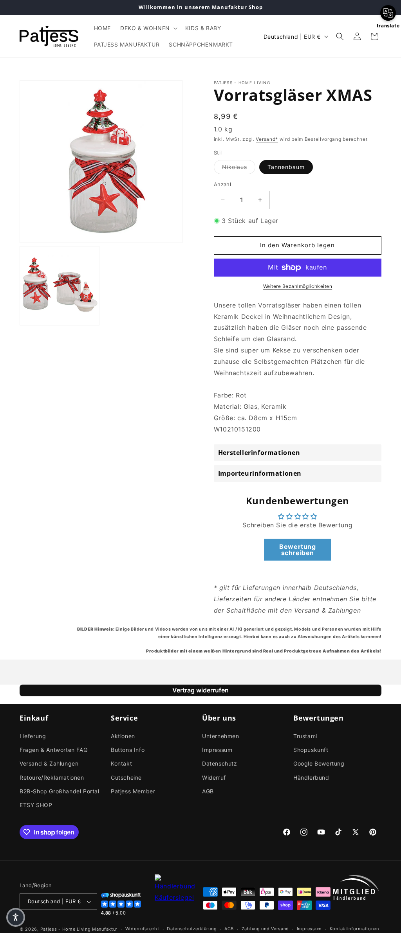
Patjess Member (133, 791)
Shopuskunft (311, 749)
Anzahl (222, 184)
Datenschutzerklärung (192, 928)
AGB (208, 791)
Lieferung (33, 736)
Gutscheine (126, 777)
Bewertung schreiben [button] (297, 550)
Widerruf (214, 777)
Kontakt (121, 763)
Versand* (267, 139)
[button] (148, 28)
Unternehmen (220, 736)
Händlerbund (311, 777)
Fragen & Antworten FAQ (54, 749)
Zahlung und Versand (265, 928)
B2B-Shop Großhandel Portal (59, 791)
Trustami (305, 736)
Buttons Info (128, 749)
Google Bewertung (319, 763)
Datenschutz (219, 763)
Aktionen (123, 736)
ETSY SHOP (36, 805)
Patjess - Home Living (65, 929)
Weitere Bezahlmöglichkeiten (297, 286)
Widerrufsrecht (142, 928)
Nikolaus (238, 166)
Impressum (217, 749)
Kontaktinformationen (354, 928)
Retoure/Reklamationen (52, 777)
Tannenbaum (286, 167)
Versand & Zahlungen (49, 763)
